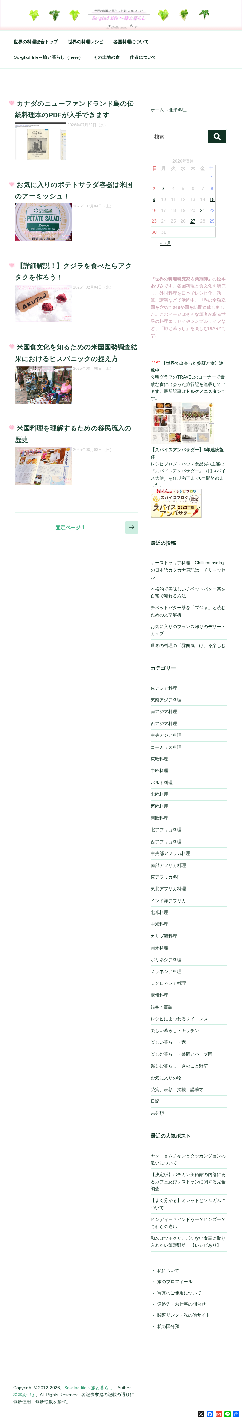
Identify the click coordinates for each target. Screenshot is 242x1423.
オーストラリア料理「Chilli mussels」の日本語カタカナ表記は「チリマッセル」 (188, 569)
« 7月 (165, 243)
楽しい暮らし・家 (168, 1042)
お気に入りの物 (166, 1077)
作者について (143, 57)
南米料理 (159, 947)
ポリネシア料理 (166, 959)
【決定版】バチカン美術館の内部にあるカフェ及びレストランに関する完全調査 (188, 1181)
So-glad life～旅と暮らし (88, 1387)
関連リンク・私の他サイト (183, 1315)
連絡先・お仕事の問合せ (181, 1303)
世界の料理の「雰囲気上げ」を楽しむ (188, 645)
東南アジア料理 (166, 699)
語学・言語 (162, 1006)
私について (168, 1270)
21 (202, 210)
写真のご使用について (179, 1292)
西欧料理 (159, 806)
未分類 (157, 1113)
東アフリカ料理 (166, 877)
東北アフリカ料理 (168, 888)
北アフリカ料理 (166, 829)
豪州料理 (159, 995)
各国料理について (131, 41)
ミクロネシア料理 (168, 983)
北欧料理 (159, 794)
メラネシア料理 (166, 971)
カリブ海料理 (164, 936)
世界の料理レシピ (85, 41)
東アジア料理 (164, 688)
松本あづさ (24, 1394)
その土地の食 (106, 57)
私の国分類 (168, 1326)
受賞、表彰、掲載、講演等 (177, 1089)
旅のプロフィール (175, 1281)
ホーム (157, 109)
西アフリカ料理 (166, 841)
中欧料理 (159, 770)
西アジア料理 (164, 723)
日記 (155, 1101)
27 (192, 221)
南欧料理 (159, 817)
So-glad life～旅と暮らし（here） (48, 57)
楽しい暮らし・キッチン (175, 1030)
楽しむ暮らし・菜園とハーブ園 (181, 1054)
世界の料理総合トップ (36, 41)
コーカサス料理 (166, 747)
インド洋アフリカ (168, 900)
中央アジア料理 (166, 735)
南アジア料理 (164, 711)
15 (212, 199)
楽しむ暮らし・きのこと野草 (179, 1065)
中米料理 (159, 924)
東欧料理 (159, 758)
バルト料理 (162, 782)
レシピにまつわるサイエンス (179, 1018)
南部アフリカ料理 (168, 865)
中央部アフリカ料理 (170, 853)
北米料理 (159, 912)
